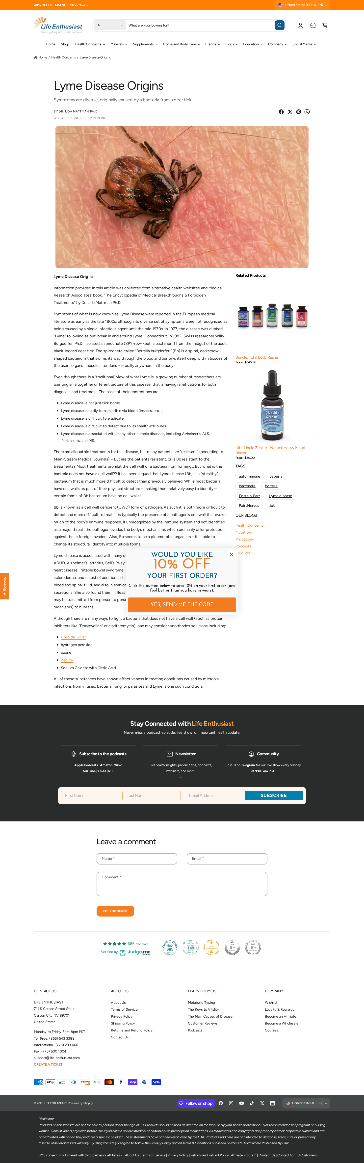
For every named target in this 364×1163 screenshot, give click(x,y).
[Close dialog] (231, 554)
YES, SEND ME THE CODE (182, 604)
